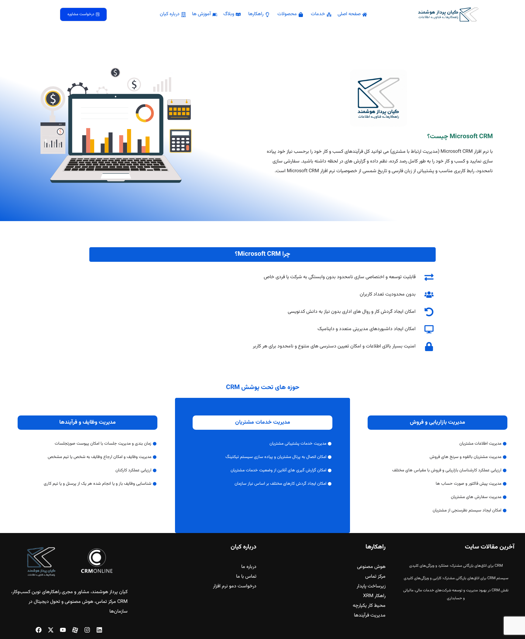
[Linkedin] (99, 630)
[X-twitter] (51, 630)
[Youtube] (63, 630)
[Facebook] (39, 630)
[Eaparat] (75, 630)
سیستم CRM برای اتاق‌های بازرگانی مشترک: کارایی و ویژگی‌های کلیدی (456, 578)
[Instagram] (87, 630)
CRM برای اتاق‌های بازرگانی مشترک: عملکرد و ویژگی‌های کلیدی (456, 566)
